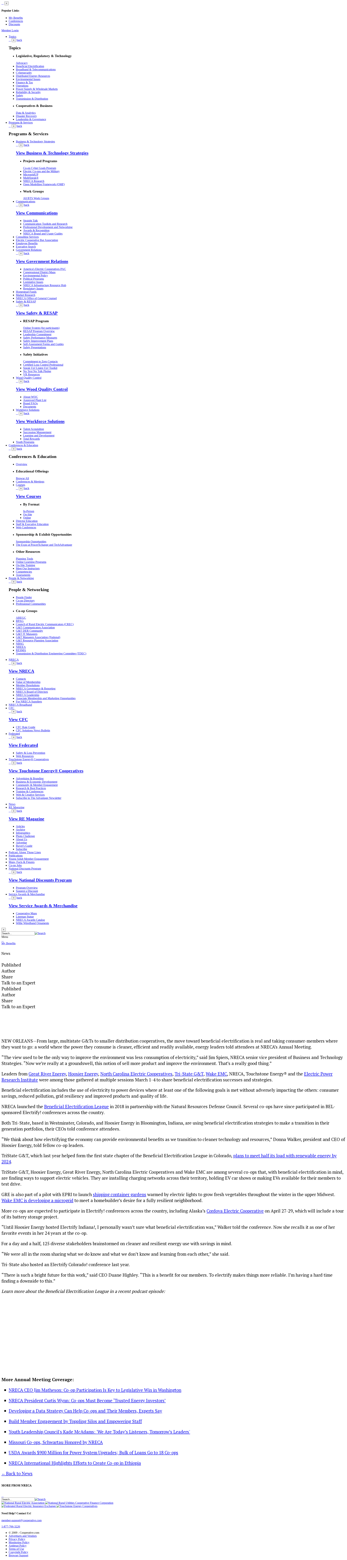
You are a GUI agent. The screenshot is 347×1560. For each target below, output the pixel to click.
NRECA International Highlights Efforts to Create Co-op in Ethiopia (75, 1463)
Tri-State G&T (189, 1074)
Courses (20, 484)
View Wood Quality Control (42, 389)
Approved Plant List (34, 400)
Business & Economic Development (36, 781)
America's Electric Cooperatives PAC (44, 269)
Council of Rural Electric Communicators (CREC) (45, 624)
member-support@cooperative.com (21, 1520)
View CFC (18, 719)
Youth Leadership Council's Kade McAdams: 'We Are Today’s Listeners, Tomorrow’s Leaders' (99, 1432)
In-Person (28, 511)
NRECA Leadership (27, 695)
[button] (40, 933)
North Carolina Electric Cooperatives (136, 1074)
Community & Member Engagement (37, 785)
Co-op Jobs (15, 865)
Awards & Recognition (36, 230)
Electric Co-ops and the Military (41, 171)
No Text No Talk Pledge (37, 371)
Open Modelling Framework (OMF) (44, 184)
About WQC (30, 396)
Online (27, 517)
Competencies (24, 571)
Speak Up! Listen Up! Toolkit (40, 368)
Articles (20, 826)
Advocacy (22, 62)
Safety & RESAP (26, 301)
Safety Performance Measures (40, 337)
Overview (21, 464)
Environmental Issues (28, 79)
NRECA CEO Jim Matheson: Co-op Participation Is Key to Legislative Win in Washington (95, 1390)
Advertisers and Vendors (23, 1535)
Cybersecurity (24, 72)
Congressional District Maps (39, 272)
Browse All (22, 478)
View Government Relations (42, 261)
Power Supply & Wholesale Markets (37, 88)
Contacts (21, 678)
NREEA (21, 647)
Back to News (17, 1473)
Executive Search (26, 246)
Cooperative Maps (26, 913)
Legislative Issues (33, 282)
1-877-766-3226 (10, 1526)
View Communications (37, 213)
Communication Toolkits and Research (45, 223)
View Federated (23, 745)
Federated (14, 733)
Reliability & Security (28, 92)
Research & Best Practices (31, 788)
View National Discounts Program (40, 880)
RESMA (21, 650)
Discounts (14, 24)
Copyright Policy (18, 1552)
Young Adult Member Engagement (29, 858)
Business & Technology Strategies (35, 141)
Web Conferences (26, 527)
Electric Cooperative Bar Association (37, 240)
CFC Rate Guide (25, 727)
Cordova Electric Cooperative (235, 1211)
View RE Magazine (26, 818)
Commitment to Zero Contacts (40, 361)
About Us (21, 839)
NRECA (14, 659)
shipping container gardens (119, 1194)
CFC (11, 708)
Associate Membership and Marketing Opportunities (46, 698)
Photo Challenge (25, 836)
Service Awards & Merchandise (27, 894)
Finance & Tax (24, 82)
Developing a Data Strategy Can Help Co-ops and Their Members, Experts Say (85, 1411)
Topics (12, 36)
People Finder (24, 597)
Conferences (16, 21)
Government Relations (29, 249)
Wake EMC (216, 1074)
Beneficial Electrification (30, 66)
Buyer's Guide (24, 845)
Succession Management (37, 432)
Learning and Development (38, 435)
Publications (16, 855)
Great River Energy (47, 1074)
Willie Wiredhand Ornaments (32, 923)
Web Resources (25, 756)
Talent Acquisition (33, 429)
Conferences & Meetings (30, 481)
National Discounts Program (25, 868)
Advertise (21, 842)
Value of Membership (28, 682)
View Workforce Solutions (40, 421)
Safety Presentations (34, 347)
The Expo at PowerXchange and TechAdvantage (44, 544)
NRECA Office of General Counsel (36, 298)
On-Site (27, 514)
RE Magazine (16, 807)
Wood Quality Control (28, 377)
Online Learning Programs (31, 561)
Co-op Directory (25, 600)
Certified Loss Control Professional (43, 364)
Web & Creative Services (30, 794)
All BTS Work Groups (36, 198)
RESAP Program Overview (39, 331)
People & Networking (21, 578)
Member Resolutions (28, 685)
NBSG (20, 643)
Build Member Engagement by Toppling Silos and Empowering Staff (75, 1421)
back (19, 40)
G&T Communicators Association (35, 627)
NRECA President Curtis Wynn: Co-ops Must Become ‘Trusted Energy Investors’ (87, 1400)
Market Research (25, 295)
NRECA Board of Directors (32, 691)
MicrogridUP (30, 174)
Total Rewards (31, 438)
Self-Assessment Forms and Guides (43, 344)
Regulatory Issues (33, 288)
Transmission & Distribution (32, 98)
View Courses (28, 496)
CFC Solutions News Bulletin (33, 730)
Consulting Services (27, 236)
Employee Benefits (27, 243)
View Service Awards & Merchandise (43, 905)
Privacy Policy (17, 1539)
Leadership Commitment (37, 334)
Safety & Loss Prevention (30, 752)
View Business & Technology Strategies (52, 153)
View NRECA (21, 671)
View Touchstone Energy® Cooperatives (46, 770)
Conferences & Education (23, 445)
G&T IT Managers (26, 634)
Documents (29, 406)
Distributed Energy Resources (33, 75)
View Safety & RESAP (37, 313)
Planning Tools (24, 558)
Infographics (23, 832)
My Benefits (16, 17)
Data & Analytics (26, 112)
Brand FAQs (30, 403)
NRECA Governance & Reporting (35, 688)
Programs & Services (21, 122)
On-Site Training (25, 565)
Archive (20, 829)
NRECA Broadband (20, 704)
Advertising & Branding (30, 778)
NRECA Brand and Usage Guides (43, 233)
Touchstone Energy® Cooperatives (29, 759)
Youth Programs (25, 442)
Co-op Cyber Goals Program (39, 168)
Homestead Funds (26, 291)
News (12, 804)
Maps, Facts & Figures (22, 862)
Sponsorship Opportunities (31, 541)
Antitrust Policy (18, 1545)
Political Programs (33, 278)
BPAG (20, 621)
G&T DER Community (29, 630)
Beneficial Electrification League (76, 1106)
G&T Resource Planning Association (37, 640)
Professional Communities (31, 603)
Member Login (10, 30)
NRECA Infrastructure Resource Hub (44, 285)
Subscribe (21, 849)
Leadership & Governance (31, 119)
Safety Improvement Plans (38, 340)
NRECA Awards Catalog (30, 919)
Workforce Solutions (27, 409)
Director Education (27, 520)
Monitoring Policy (19, 1542)
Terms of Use (16, 1548)
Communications (25, 201)
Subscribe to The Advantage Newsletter (38, 798)
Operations (22, 85)
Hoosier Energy (83, 1074)
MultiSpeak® (30, 177)
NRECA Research (33, 181)
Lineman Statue (25, 916)
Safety (19, 95)
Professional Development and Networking (47, 227)
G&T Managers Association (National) (38, 637)
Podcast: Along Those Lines (25, 852)
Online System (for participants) (41, 327)
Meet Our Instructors (28, 568)
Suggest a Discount (27, 891)
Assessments (23, 574)
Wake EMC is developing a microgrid (37, 1200)
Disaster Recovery (26, 116)
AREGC (21, 617)
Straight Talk (30, 220)
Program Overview (27, 887)
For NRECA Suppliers (29, 701)
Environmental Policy (35, 275)
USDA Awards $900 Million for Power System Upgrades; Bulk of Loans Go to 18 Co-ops (93, 1452)
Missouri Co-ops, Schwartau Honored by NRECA (56, 1442)
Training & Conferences (29, 791)
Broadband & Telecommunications (36, 69)
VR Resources (31, 374)
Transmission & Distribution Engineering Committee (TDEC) (51, 653)
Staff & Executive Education (32, 524)
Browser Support (18, 1555)
